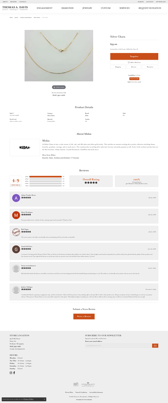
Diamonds (67, 8)
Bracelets (45, 158)
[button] (140, 1)
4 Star (26, 179)
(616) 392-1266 (59, 95)
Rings (51, 158)
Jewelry (87, 8)
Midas (86, 115)
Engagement (44, 8)
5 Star (26, 176)
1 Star (26, 185)
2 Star (26, 183)
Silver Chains (37, 17)
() (63, 176)
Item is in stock (134, 78)
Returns (133, 67)
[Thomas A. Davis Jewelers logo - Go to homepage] (15, 8)
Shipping (118, 67)
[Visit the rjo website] (76, 384)
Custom (106, 8)
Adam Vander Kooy (28, 195)
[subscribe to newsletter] (155, 346)
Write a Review (84, 316)
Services (125, 8)
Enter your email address (93, 341)
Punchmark (88, 399)
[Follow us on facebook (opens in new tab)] (14, 372)
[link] (5, 1)
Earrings (76, 158)
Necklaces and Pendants (26, 17)
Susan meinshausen (28, 266)
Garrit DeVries (26, 246)
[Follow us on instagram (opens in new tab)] (11, 372)
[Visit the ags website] (88, 384)
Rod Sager (25, 229)
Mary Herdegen (27, 212)
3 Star (26, 181)
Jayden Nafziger (26, 287)
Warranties (150, 67)
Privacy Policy (69, 392)
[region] (59, 55)
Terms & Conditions (81, 392)
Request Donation (150, 8)
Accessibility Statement (96, 392)
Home (11, 17)
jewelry (16, 17)
